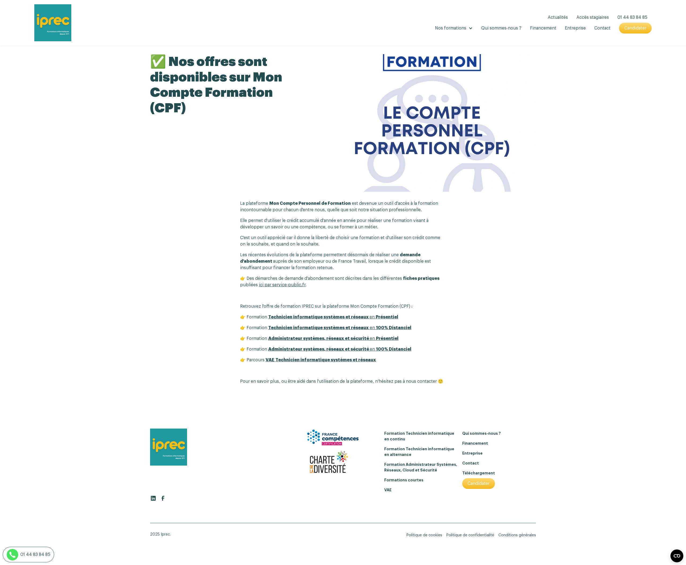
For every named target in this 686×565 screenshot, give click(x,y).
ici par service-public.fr (282, 285)
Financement (543, 28)
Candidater (635, 28)
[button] (454, 28)
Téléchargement (478, 473)
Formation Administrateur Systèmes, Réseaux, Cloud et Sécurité (420, 467)
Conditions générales (517, 535)
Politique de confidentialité (470, 535)
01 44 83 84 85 (632, 17)
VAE (388, 490)
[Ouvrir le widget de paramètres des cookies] (676, 555)
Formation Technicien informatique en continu (419, 436)
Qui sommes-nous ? (501, 28)
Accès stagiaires (592, 17)
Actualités (558, 17)
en (333, 317)
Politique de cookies (424, 535)
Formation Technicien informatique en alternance (419, 451)
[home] (52, 22)
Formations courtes (403, 480)
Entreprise (575, 28)
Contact (602, 28)
